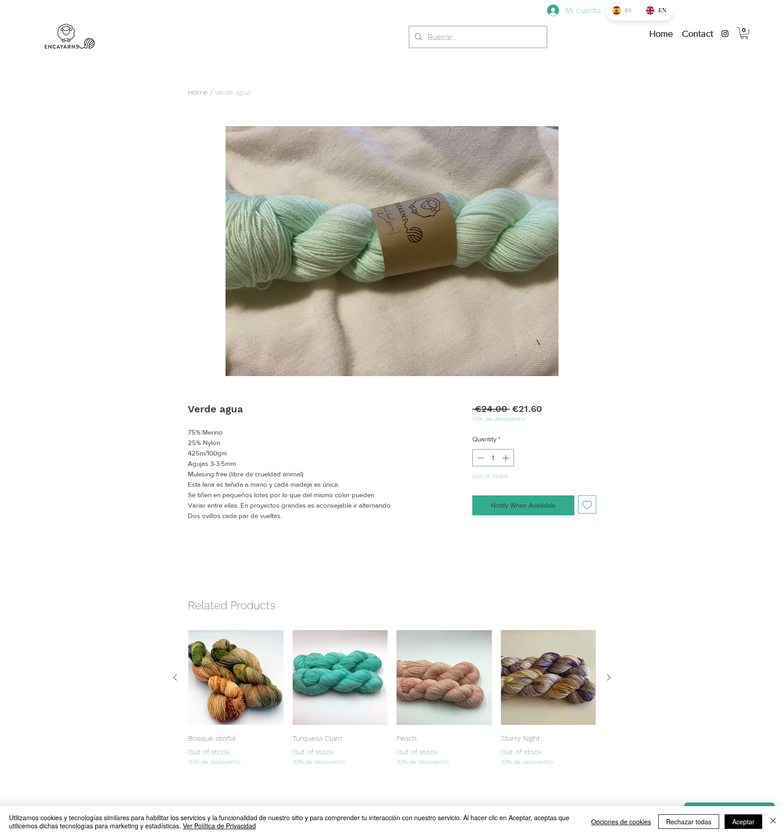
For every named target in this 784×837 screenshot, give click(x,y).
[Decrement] (480, 458)
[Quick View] (236, 677)
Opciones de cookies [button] (621, 821)
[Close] (773, 821)
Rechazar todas (688, 821)
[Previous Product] (175, 677)
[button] (744, 33)
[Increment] (506, 458)
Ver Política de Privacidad (219, 825)
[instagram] (725, 33)
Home (198, 92)
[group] (392, 698)
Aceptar (743, 821)
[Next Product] (608, 677)
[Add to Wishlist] (587, 504)
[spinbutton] (492, 458)
